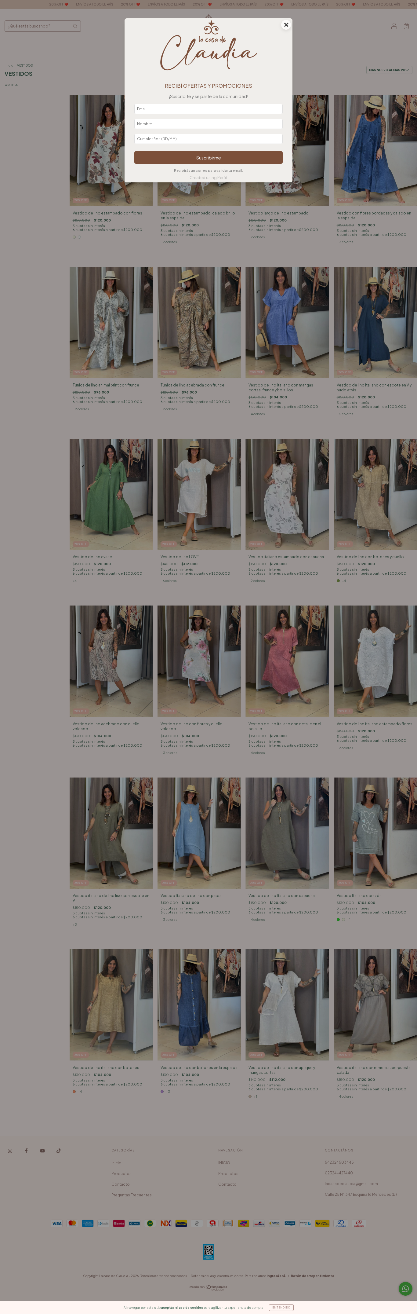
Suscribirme (208, 157)
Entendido (281, 1307)
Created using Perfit (208, 177)
